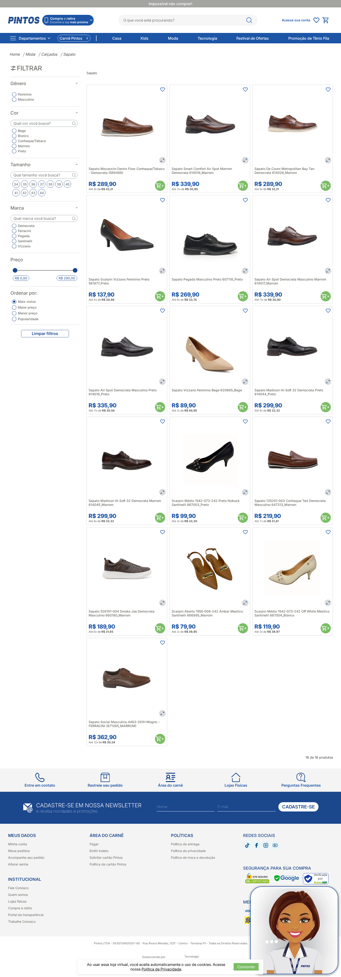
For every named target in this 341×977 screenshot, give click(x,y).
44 (42, 193)
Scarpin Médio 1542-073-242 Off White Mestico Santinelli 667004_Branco (291, 613)
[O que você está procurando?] (249, 20)
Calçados (49, 54)
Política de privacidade (188, 851)
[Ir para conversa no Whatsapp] (294, 930)
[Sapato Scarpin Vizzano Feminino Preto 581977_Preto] (127, 235)
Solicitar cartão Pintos (106, 857)
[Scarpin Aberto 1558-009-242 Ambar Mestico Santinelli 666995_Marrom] (210, 567)
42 (25, 193)
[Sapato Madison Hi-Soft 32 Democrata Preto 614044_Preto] (293, 346)
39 (59, 184)
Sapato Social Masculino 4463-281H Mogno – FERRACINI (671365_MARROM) (124, 724)
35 (25, 184)
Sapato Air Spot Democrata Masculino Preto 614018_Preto (123, 392)
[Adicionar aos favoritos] (162, 89)
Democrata (26, 226)
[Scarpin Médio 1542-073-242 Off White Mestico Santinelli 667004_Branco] (293, 567)
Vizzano (24, 246)
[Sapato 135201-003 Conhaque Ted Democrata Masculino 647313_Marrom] (293, 457)
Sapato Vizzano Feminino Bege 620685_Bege (207, 390)
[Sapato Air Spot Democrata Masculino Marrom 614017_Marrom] (293, 235)
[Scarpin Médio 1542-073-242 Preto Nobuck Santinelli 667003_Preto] (210, 457)
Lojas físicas (17, 901)
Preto (22, 151)
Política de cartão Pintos (108, 864)
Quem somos (18, 895)
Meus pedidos (19, 851)
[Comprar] (160, 186)
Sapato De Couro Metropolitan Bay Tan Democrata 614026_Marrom (284, 171)
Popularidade (28, 319)
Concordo (246, 966)
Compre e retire (20, 908)
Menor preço (27, 313)
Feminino (25, 94)
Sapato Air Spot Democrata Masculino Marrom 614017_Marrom (290, 281)
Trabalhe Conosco (21, 921)
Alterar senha (18, 864)
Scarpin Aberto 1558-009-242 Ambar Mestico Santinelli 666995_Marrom (207, 613)
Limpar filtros (45, 333)
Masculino (26, 99)
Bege (22, 131)
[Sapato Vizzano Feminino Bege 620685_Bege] (210, 346)
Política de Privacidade (161, 969)
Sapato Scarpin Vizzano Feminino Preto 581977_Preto (119, 281)
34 (16, 184)
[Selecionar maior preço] (75, 270)
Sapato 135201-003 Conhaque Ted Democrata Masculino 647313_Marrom (290, 503)
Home (15, 54)
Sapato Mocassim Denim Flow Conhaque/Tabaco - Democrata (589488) (126, 171)
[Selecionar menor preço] (15, 270)
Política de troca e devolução (193, 857)
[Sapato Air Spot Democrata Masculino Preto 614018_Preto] (127, 346)
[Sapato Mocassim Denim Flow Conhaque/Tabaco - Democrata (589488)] (127, 125)
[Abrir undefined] (316, 20)
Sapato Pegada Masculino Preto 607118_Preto (207, 279)
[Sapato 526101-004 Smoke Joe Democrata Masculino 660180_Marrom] (127, 567)
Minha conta (17, 844)
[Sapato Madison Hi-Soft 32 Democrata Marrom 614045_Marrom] (127, 457)
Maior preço (27, 307)
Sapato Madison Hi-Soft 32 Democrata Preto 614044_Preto (288, 392)
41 (16, 193)
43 (33, 193)
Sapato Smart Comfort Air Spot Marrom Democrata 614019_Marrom (202, 171)
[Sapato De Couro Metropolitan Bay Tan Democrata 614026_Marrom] (293, 125)
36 (33, 184)
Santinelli (25, 241)
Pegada (24, 236)
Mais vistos (27, 301)
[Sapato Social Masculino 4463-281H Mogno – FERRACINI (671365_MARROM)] (127, 678)
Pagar (94, 844)
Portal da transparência (26, 915)
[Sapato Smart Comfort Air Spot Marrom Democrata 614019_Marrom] (210, 125)
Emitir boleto (99, 851)
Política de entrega (185, 844)
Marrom (24, 146)
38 (50, 184)
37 (42, 184)
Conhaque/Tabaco (32, 141)
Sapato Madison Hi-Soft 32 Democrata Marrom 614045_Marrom (125, 503)
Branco (23, 136)
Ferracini (24, 231)
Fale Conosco (18, 888)
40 (67, 184)
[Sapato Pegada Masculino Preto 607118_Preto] (210, 235)
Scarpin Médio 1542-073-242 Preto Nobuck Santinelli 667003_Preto (206, 503)
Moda (30, 54)
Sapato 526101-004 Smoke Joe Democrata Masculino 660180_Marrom (121, 613)
